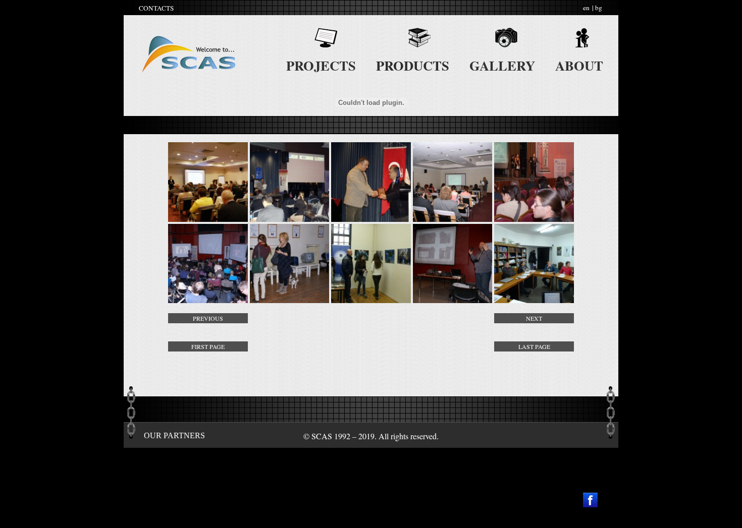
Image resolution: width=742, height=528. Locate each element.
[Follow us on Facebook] (590, 500)
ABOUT (579, 65)
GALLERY (502, 65)
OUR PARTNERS (174, 435)
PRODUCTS (412, 65)
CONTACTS (156, 8)
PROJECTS (321, 65)
